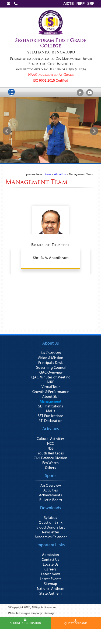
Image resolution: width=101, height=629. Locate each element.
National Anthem (50, 589)
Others (50, 468)
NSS (50, 448)
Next (94, 131)
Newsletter (50, 532)
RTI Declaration (50, 421)
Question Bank (50, 522)
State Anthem (50, 593)
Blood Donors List (50, 527)
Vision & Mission (50, 358)
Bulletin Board (50, 500)
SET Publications (51, 416)
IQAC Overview (50, 372)
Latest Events (50, 579)
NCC (50, 444)
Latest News (50, 574)
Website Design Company (25, 613)
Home (47, 174)
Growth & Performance (50, 392)
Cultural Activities (51, 439)
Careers (50, 569)
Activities (50, 490)
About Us (60, 174)
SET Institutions (50, 406)
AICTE (68, 4)
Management (50, 401)
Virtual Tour (50, 387)
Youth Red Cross (50, 453)
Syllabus (50, 518)
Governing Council (50, 368)
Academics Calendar (50, 537)
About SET (50, 397)
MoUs (50, 411)
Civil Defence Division (50, 458)
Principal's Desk (50, 363)
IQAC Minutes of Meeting (51, 377)
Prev (7, 131)
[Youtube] (89, 93)
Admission (50, 555)
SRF (90, 4)
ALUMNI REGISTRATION (25, 622)
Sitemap (50, 584)
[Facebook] (80, 93)
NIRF (80, 4)
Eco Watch (50, 463)
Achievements (50, 495)
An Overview (50, 353)
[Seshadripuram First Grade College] (50, 11)
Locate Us (50, 564)
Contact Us (50, 560)
